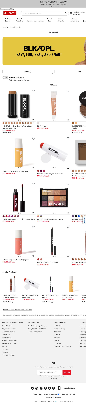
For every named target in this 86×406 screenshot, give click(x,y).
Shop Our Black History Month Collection (17, 310)
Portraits (57, 338)
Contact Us (6, 335)
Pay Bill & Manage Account (37, 326)
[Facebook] (41, 388)
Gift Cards (5, 349)
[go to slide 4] (55, 6)
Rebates (5, 352)
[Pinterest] (45, 388)
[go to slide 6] (58, 6)
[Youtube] (50, 388)
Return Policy (6, 338)
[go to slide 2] (51, 6)
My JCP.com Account (9, 329)
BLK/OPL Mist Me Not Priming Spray (16, 171)
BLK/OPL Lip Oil (42, 126)
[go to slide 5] (56, 6)
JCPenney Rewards (8, 332)
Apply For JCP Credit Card (37, 329)
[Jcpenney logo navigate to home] (9, 13)
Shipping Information (9, 340)
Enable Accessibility (7, 9)
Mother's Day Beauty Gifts (20, 315)
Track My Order (7, 326)
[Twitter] (33, 388)
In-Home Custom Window (63, 346)
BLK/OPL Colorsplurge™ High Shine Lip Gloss (19, 219)
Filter (27, 71)
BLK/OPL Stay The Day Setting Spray (16, 260)
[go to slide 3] (53, 6)
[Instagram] (37, 388)
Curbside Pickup (59, 329)
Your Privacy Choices (50, 394)
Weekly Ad (57, 332)
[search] (66, 13)
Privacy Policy (37, 394)
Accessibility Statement (53, 397)
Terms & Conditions (40, 402)
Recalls (4, 346)
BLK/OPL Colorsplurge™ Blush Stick (50, 174)
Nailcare (42, 315)
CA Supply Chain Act (68, 394)
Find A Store (58, 326)
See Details (53, 378)
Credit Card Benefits (35, 332)
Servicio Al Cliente (8, 355)
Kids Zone (57, 343)
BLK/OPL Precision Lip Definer (48, 262)
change (27, 80)
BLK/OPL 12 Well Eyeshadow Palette (50, 219)
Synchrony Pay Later (9, 343)
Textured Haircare (34, 315)
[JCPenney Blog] (54, 388)
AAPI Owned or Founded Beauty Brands (57, 315)
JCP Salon (57, 335)
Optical (56, 340)
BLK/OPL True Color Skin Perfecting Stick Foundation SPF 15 (17, 127)
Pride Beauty (73, 315)
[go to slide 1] (49, 6)
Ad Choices (51, 402)
